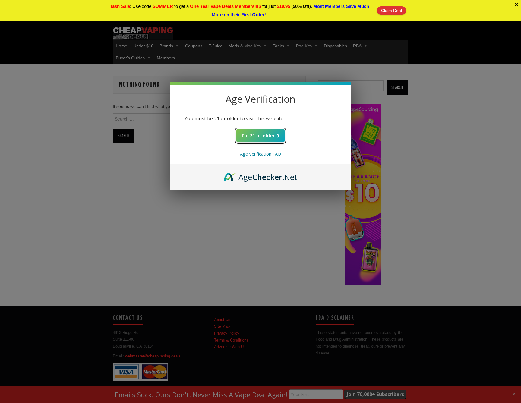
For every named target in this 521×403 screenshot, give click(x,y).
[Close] (516, 4)
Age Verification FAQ (260, 154)
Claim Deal (391, 10)
